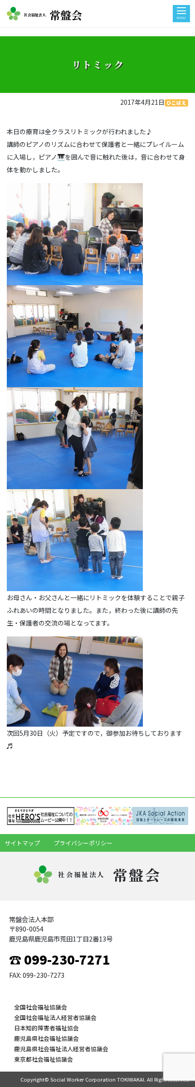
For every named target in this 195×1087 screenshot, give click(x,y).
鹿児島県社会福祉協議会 (46, 1038)
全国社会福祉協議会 (40, 1007)
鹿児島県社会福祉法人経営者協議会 (61, 1048)
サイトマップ (22, 843)
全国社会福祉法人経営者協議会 (55, 1017)
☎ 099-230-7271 (59, 959)
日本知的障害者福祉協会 (46, 1028)
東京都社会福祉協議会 (43, 1059)
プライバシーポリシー (83, 843)
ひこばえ (176, 102)
